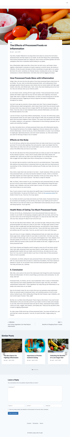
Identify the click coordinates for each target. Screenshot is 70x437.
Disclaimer (35, 423)
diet (11, 42)
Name (10, 405)
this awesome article (49, 193)
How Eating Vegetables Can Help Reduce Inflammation (19, 324)
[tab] (32, 369)
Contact (29, 423)
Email (29, 405)
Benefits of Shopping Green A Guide (52, 323)
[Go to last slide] (4, 353)
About (41, 423)
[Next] (66, 353)
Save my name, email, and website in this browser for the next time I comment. (29, 409)
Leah (12, 51)
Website (48, 405)
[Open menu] (67, 3)
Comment (11, 387)
